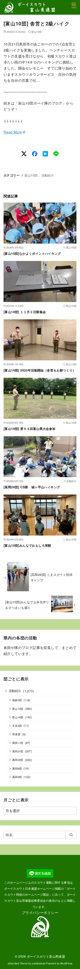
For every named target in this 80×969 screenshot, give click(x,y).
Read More (13, 132)
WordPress (66, 963)
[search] (71, 835)
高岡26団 (17, 760)
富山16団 (17, 717)
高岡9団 (17, 777)
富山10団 (36, 31)
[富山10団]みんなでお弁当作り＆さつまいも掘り (27, 604)
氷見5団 (17, 725)
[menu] (74, 5)
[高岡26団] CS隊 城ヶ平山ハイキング (32, 487)
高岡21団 (17, 751)
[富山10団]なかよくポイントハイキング (32, 253)
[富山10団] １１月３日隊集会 (25, 312)
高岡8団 (17, 768)
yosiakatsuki (38, 963)
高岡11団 (17, 743)
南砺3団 (17, 700)
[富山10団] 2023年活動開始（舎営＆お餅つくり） (40, 370)
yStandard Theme (18, 963)
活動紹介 (47, 175)
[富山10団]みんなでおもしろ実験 (27, 545)
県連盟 (16, 734)
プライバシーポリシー (40, 912)
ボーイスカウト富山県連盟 (46, 956)
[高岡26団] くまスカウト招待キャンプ (51, 577)
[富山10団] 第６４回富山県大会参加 (30, 428)
